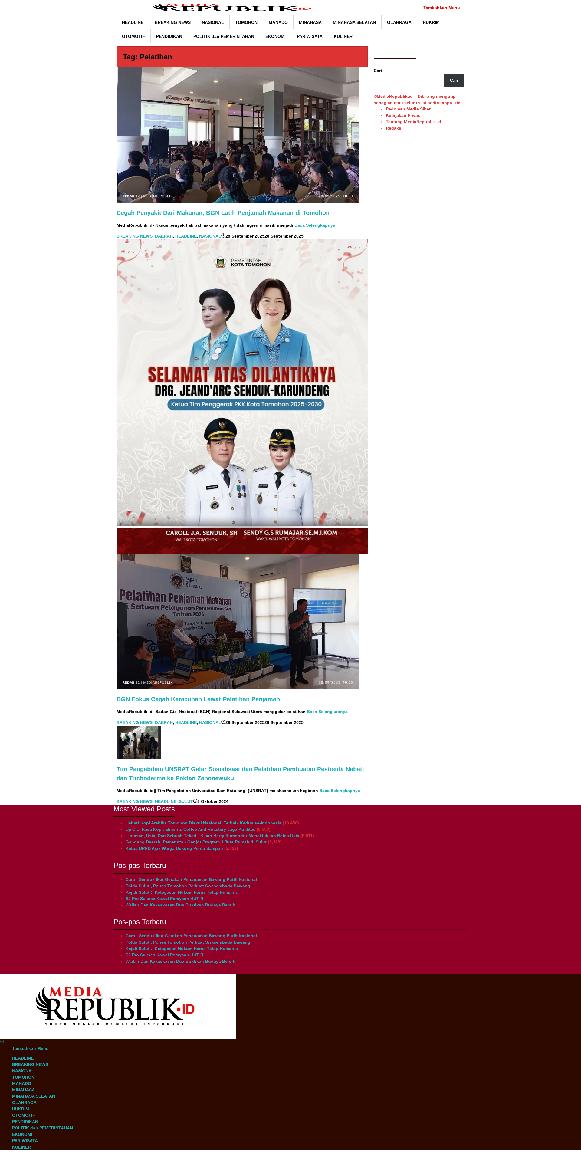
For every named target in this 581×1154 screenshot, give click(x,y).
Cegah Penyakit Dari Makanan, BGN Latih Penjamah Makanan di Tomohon (223, 212)
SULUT (186, 801)
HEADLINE (186, 236)
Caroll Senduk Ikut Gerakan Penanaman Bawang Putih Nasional (191, 879)
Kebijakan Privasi (404, 115)
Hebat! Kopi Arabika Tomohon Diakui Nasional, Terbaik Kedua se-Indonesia (203, 822)
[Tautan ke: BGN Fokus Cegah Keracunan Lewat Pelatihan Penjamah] (238, 621)
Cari (378, 70)
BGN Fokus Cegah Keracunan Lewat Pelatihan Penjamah (198, 699)
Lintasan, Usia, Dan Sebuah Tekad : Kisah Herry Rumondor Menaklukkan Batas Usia (212, 835)
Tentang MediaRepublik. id (413, 121)
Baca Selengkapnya (314, 225)
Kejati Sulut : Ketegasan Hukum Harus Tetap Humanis (182, 892)
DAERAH (164, 236)
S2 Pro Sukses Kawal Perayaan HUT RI (165, 898)
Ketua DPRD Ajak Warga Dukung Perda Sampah (174, 848)
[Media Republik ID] (235, 7)
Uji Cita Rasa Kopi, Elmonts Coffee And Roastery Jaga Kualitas (190, 829)
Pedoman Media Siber (408, 109)
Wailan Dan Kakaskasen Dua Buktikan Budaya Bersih (180, 904)
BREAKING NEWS (135, 236)
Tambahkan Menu (441, 7)
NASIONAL (210, 236)
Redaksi (394, 128)
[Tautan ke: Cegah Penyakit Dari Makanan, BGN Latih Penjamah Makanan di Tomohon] (238, 134)
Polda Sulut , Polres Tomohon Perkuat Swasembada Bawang (188, 885)
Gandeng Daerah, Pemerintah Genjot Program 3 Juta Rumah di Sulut (196, 842)
